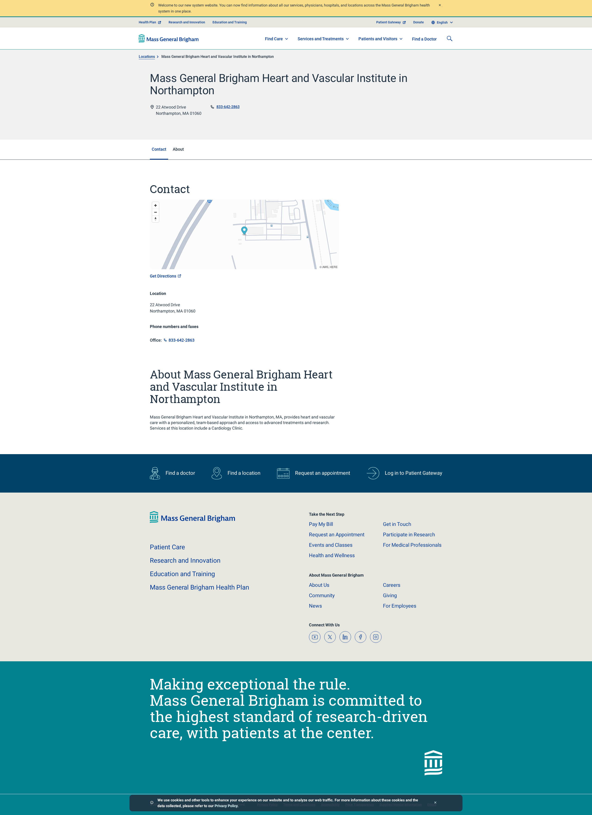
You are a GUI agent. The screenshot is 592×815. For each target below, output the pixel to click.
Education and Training (230, 22)
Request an (336, 534)
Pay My (321, 524)
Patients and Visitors (377, 38)
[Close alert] (439, 5)
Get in (397, 524)
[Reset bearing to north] (155, 218)
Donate (418, 22)
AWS (325, 267)
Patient (167, 547)
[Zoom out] (155, 212)
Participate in (409, 534)
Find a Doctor (424, 39)
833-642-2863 (228, 107)
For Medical (412, 545)
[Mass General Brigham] (169, 38)
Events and (330, 545)
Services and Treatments (321, 38)
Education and (182, 574)
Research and (185, 560)
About (319, 585)
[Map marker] (244, 231)
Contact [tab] (159, 149)
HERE (334, 267)
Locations (147, 56)
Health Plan (147, 22)
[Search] (449, 38)
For (399, 606)
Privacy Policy (226, 806)
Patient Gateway (388, 22)
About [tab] (178, 149)
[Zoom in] (155, 205)
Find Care (274, 38)
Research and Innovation (187, 22)
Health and (332, 555)
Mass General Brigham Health (199, 587)
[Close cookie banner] (435, 803)
